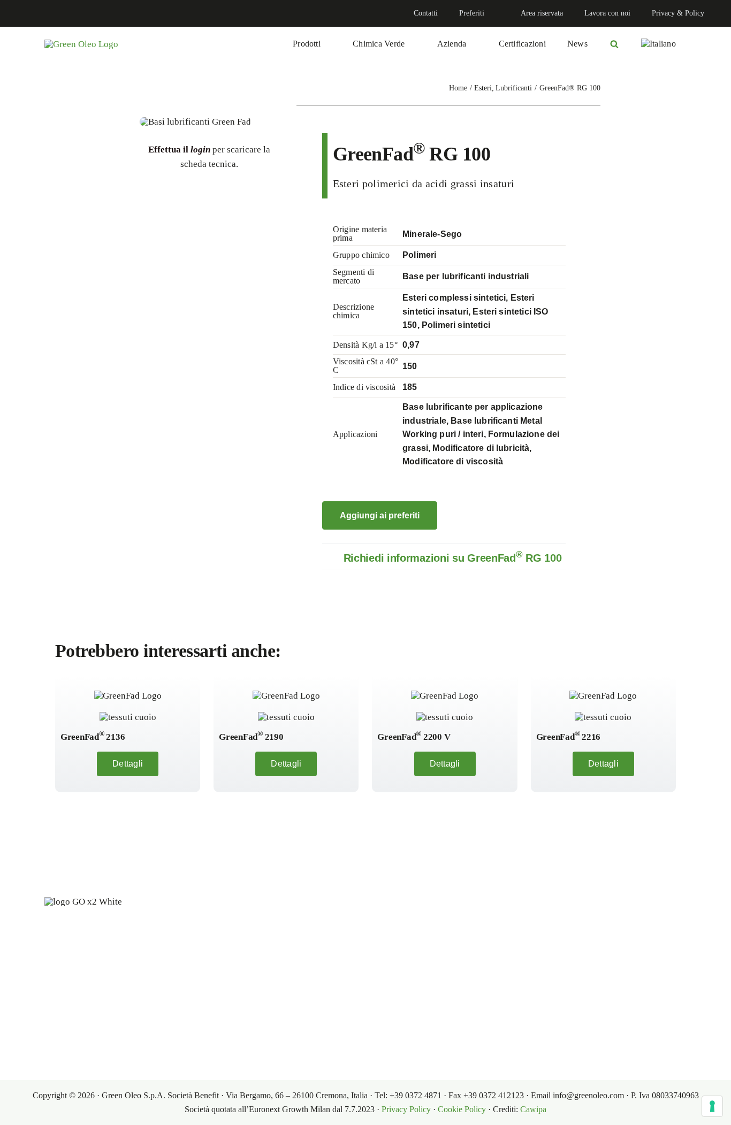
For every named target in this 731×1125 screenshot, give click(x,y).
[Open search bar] (614, 44)
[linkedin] (19, 13)
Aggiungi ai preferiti (380, 515)
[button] (444, 557)
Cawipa (533, 1109)
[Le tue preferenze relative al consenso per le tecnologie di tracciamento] (712, 1106)
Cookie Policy (462, 1109)
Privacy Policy (406, 1109)
